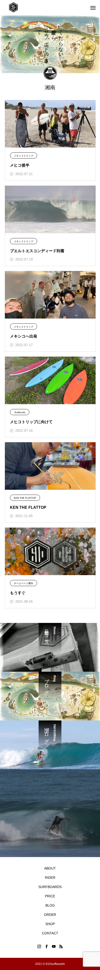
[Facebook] (46, 946)
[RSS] (60, 946)
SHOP (50, 924)
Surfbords (19, 412)
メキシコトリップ (23, 155)
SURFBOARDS (50, 887)
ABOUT (50, 868)
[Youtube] (53, 946)
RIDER (50, 878)
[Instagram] (39, 946)
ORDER (50, 915)
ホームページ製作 (23, 583)
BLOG (50, 905)
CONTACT (50, 933)
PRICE (50, 896)
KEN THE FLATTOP (25, 498)
